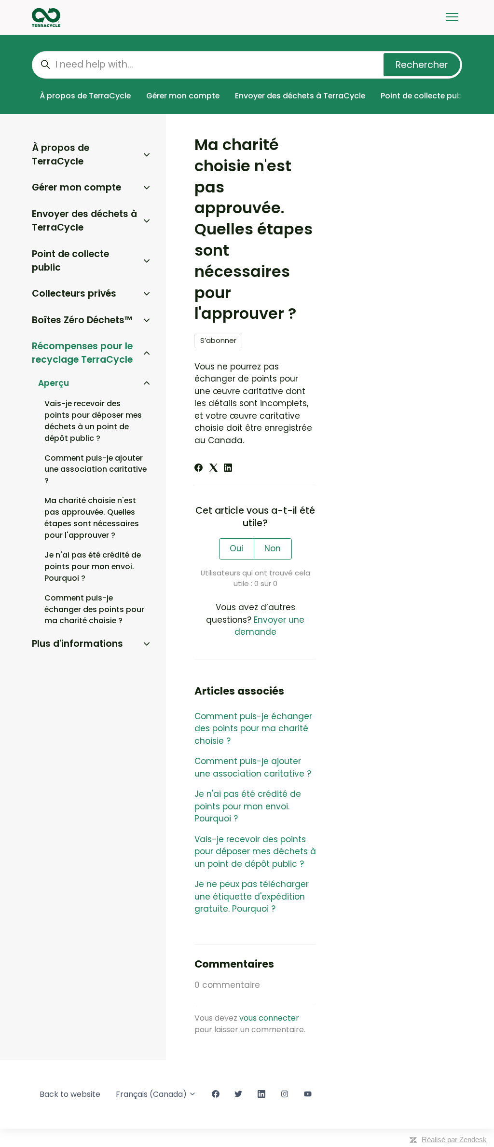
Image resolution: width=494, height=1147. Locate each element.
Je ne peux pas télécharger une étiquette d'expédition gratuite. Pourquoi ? (251, 896)
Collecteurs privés (74, 293)
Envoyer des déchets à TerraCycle (300, 95)
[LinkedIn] (228, 469)
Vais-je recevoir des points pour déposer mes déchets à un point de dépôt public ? (255, 851)
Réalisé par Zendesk (454, 1139)
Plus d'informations (77, 643)
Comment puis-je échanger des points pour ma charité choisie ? (253, 728)
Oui (237, 548)
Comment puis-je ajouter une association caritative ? (252, 767)
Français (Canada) (152, 1094)
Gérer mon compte (183, 95)
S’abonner (218, 340)
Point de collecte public (426, 95)
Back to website (70, 1094)
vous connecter (269, 1018)
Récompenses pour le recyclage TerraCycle (82, 353)
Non (272, 548)
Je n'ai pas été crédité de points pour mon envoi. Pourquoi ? (247, 806)
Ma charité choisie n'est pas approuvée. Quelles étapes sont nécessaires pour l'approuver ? (91, 518)
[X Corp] (213, 469)
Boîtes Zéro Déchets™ (82, 320)
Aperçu (53, 383)
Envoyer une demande (269, 626)
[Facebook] (198, 469)
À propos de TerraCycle (85, 95)
